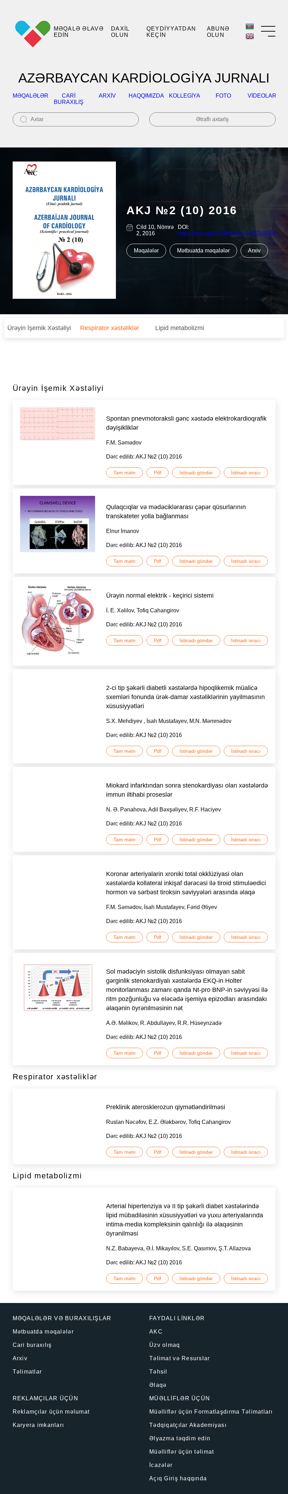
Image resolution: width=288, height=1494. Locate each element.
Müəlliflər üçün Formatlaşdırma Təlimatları (211, 1412)
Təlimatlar (27, 1372)
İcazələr (160, 1465)
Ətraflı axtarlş (212, 119)
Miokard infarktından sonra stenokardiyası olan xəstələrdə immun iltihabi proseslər (187, 790)
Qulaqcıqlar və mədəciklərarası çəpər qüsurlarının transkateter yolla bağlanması (176, 512)
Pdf (157, 472)
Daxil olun (120, 32)
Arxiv (107, 96)
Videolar (262, 96)
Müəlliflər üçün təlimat (181, 1452)
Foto (223, 96)
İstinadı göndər (196, 472)
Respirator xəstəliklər (109, 327)
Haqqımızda (146, 96)
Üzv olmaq (164, 1345)
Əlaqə (157, 1385)
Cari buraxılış (69, 99)
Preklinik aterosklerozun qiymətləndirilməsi (165, 1107)
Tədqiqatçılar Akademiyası (188, 1425)
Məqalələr (30, 96)
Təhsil (158, 1372)
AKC (156, 1332)
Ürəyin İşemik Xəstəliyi (39, 327)
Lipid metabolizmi (179, 327)
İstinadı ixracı (246, 472)
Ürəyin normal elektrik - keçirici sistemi (160, 595)
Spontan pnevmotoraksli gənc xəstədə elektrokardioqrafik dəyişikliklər (186, 423)
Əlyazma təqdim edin (179, 1438)
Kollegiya (184, 96)
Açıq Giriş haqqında (178, 1478)
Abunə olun (218, 32)
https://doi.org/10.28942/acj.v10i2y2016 (226, 233)
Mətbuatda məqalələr (203, 251)
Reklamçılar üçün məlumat (51, 1412)
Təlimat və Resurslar (179, 1358)
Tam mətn (124, 472)
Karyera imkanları (38, 1425)
